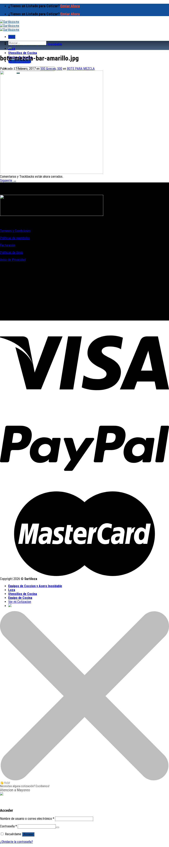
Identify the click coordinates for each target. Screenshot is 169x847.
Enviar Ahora (70, 6)
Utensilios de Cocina (22, 53)
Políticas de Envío (11, 252)
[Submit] (10, 48)
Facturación (7, 245)
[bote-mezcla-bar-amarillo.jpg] (51, 173)
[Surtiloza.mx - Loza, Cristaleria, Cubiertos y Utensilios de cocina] (9, 26)
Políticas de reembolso (15, 238)
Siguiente (8, 180)
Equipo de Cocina (20, 598)
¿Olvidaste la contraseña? (16, 842)
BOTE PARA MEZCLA (81, 69)
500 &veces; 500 (51, 69)
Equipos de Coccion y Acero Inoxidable (35, 586)
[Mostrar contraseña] (57, 827)
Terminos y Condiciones (15, 231)
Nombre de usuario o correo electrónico (27, 819)
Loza (11, 49)
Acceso (28, 834)
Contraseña (8, 826)
